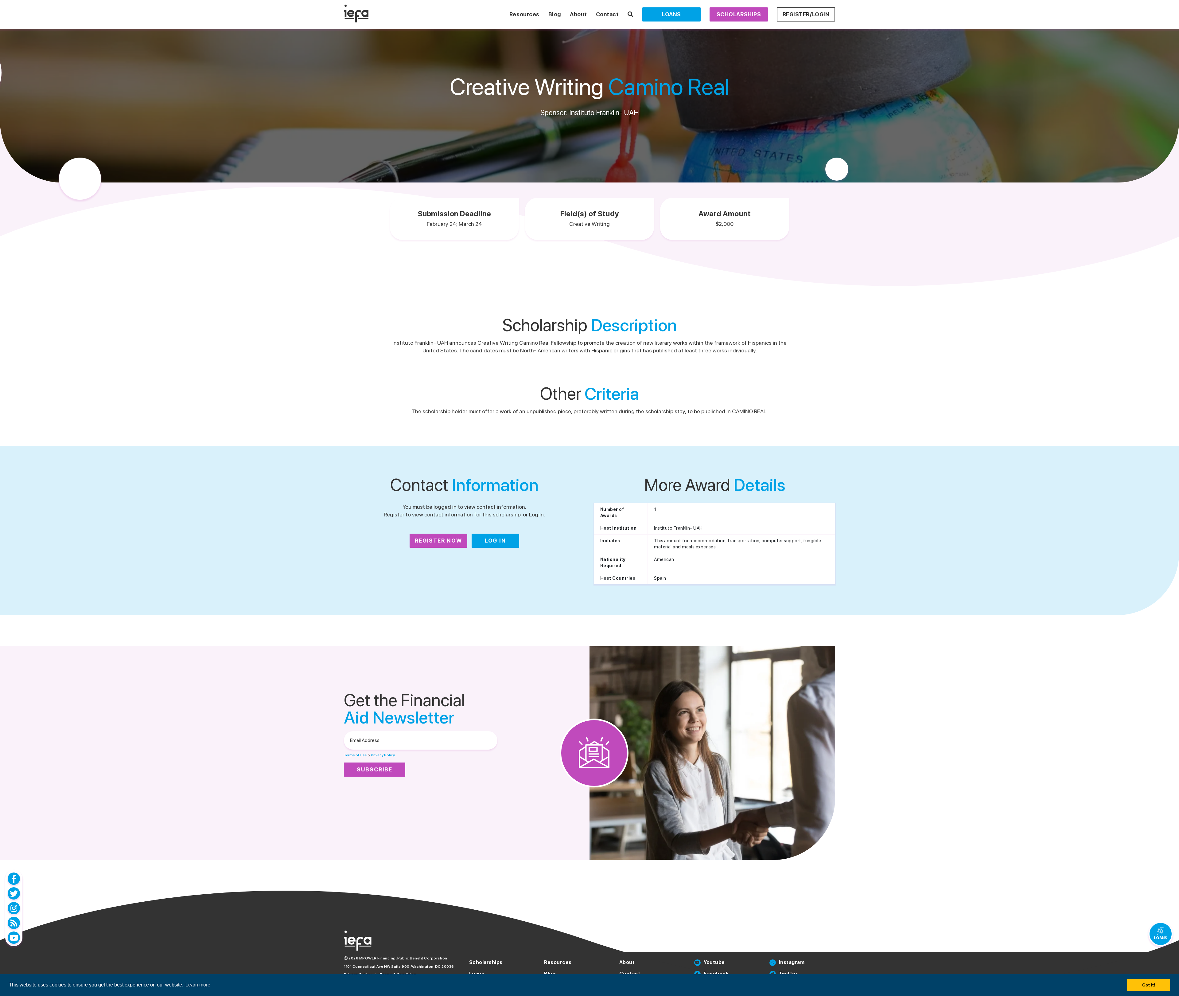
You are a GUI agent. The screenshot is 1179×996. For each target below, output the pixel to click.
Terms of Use (355, 755)
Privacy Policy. (383, 755)
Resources (524, 14)
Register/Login (806, 14)
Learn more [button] (197, 984)
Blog (554, 14)
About (578, 14)
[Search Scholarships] (630, 14)
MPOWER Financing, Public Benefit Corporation (403, 958)
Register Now (438, 540)
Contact (607, 14)
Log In (495, 540)
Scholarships (739, 14)
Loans (671, 14)
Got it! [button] (1148, 984)
